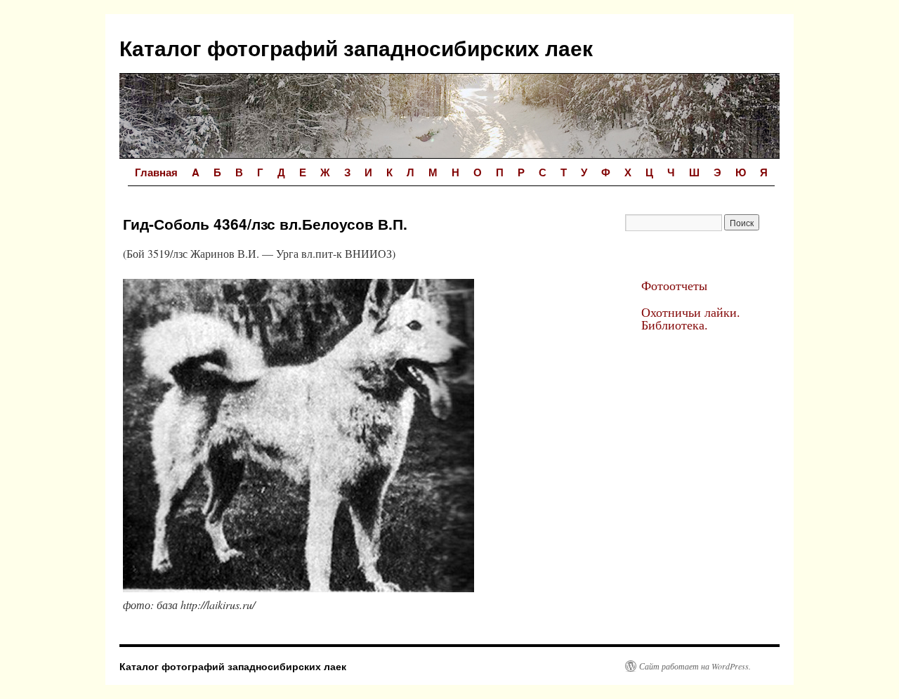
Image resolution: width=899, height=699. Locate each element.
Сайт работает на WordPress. (695, 666)
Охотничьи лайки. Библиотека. (690, 318)
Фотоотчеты (674, 285)
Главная (156, 172)
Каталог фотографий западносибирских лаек (356, 47)
